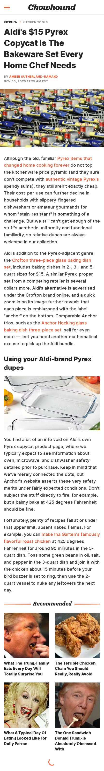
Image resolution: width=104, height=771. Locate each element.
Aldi (95, 426)
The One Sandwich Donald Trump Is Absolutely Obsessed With (75, 740)
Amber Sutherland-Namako (33, 76)
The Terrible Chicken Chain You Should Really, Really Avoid (75, 668)
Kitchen (11, 22)
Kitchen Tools (35, 22)
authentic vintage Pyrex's (72, 179)
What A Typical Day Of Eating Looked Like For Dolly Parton (25, 738)
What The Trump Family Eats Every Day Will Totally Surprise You (26, 668)
